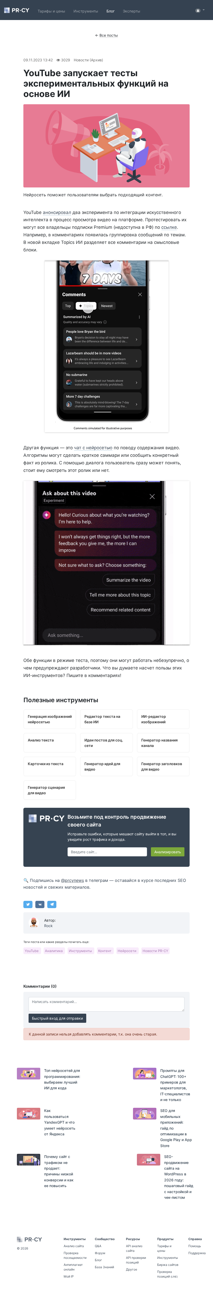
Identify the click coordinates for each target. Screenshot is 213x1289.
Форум (100, 1253)
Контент (105, 951)
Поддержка (197, 1253)
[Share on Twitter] (27, 904)
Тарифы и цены (51, 11)
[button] (200, 10)
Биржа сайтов (167, 1265)
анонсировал (57, 212)
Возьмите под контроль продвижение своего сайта (117, 821)
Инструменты (86, 11)
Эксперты (131, 11)
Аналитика (54, 951)
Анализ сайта (74, 1246)
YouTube (32, 951)
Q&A (98, 1246)
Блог (110, 11)
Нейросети (127, 951)
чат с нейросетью (93, 447)
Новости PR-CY (155, 951)
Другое (131, 1269)
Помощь (194, 1246)
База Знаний (104, 1267)
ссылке (169, 227)
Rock (48, 925)
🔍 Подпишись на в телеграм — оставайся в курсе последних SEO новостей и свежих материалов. (104, 884)
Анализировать (167, 852)
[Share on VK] (39, 904)
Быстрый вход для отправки (57, 1018)
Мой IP (69, 1276)
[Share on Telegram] (51, 904)
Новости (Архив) (88, 60)
